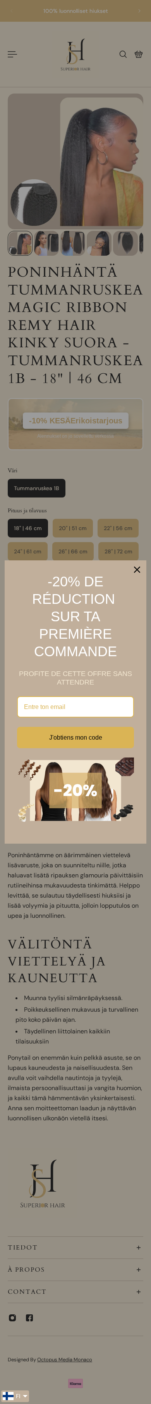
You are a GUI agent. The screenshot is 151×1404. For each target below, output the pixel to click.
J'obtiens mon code (75, 737)
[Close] (137, 569)
